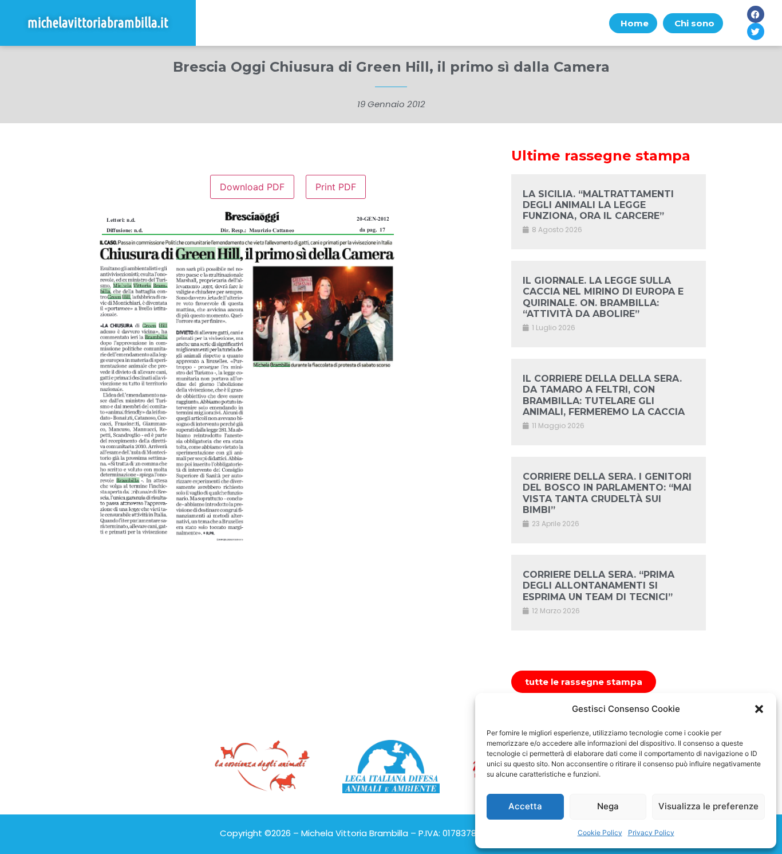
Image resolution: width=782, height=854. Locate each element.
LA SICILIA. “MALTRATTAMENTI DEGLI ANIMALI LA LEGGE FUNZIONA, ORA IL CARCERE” (598, 205)
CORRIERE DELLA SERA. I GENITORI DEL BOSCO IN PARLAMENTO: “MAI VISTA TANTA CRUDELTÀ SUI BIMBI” (607, 493)
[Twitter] (755, 31)
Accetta (525, 806)
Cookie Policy (600, 832)
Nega (608, 806)
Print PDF (335, 187)
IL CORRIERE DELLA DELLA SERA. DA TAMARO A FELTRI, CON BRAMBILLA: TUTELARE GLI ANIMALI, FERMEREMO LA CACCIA (604, 395)
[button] (759, 709)
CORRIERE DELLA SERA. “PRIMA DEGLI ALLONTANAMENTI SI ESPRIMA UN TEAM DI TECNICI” (598, 585)
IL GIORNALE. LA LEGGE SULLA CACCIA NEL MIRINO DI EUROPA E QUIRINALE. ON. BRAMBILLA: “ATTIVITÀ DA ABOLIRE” (603, 297)
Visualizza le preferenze (708, 806)
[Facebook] (755, 14)
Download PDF (252, 187)
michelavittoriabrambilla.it (97, 22)
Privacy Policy (651, 832)
